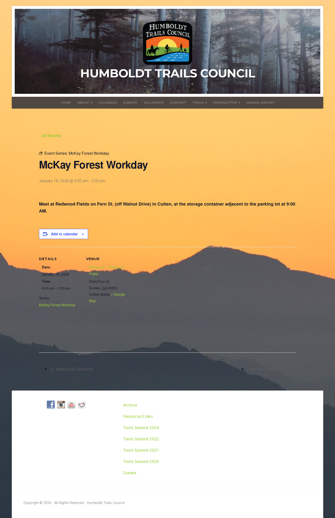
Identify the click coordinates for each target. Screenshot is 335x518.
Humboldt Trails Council (167, 73)
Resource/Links (138, 416)
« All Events (50, 135)
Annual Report (261, 102)
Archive (130, 405)
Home (66, 102)
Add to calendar (64, 233)
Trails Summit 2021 (141, 450)
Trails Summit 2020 (141, 461)
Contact (178, 102)
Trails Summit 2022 (141, 439)
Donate (130, 102)
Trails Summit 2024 (141, 427)
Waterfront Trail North (74, 369)
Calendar (108, 102)
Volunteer (154, 102)
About (83, 102)
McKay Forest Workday (57, 304)
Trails (198, 102)
